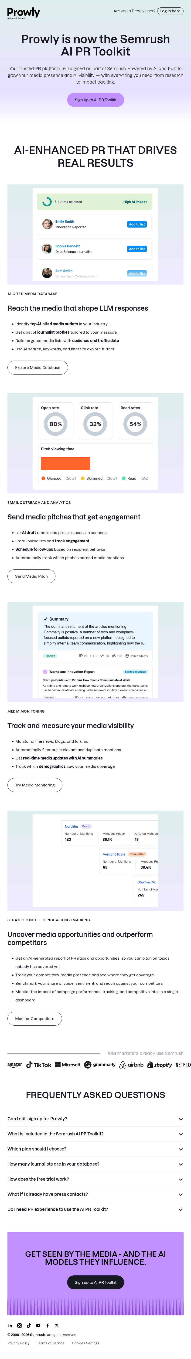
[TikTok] (29, 1325)
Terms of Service (51, 1343)
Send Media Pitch (31, 576)
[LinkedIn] (10, 1325)
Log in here (170, 11)
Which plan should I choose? (36, 1149)
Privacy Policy (18, 1343)
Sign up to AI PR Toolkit (95, 100)
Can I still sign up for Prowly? (37, 1119)
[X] (57, 1325)
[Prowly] (23, 13)
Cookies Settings (85, 1343)
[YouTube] (38, 1325)
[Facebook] (47, 1325)
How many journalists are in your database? (53, 1164)
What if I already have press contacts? (47, 1194)
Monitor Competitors (34, 1019)
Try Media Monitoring (35, 785)
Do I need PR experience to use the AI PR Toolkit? (57, 1209)
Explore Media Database (37, 367)
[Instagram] (19, 1325)
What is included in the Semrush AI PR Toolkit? (55, 1134)
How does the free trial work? (38, 1179)
